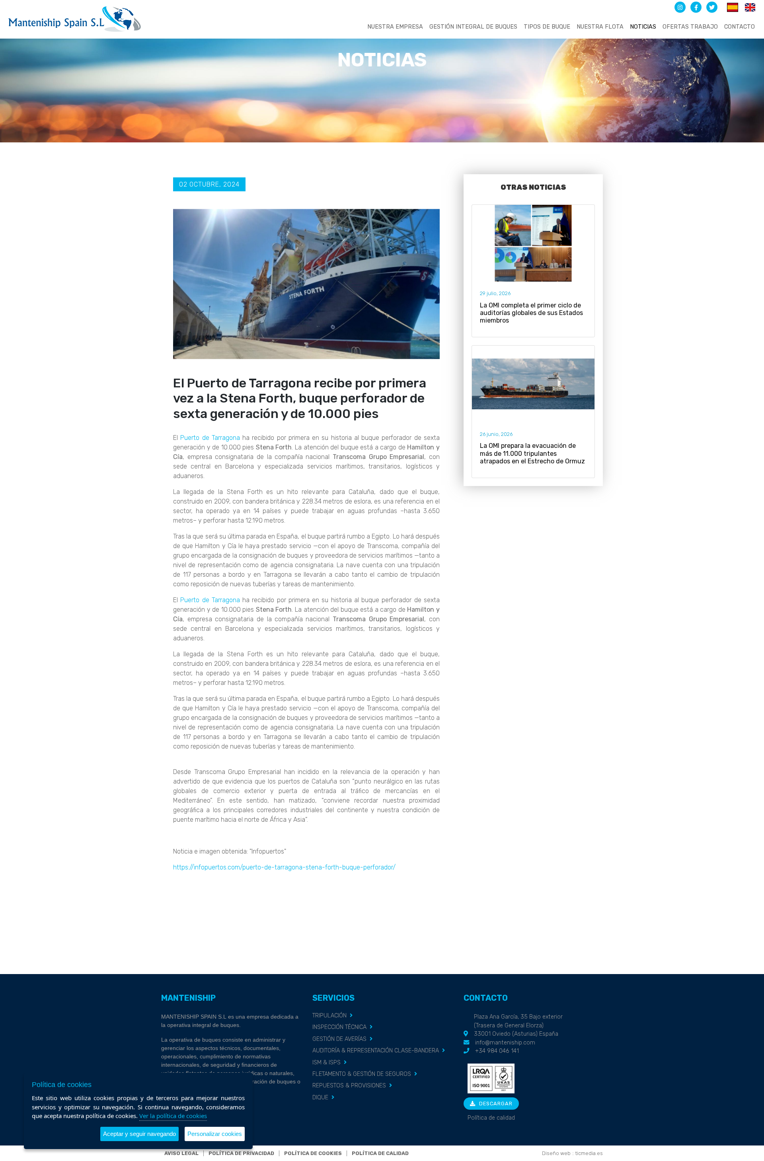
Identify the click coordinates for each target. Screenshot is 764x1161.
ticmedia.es (589, 1153)
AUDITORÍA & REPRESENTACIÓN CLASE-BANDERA (375, 1050)
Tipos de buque (547, 26)
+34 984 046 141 (497, 1051)
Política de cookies (313, 1153)
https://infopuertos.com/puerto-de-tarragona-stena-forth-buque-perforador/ (284, 867)
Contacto (739, 26)
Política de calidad (491, 1117)
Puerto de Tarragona (210, 437)
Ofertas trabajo (690, 26)
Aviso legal (181, 1153)
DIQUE (320, 1097)
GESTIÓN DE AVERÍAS (339, 1039)
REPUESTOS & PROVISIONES (349, 1085)
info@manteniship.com (505, 1042)
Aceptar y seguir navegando (139, 1133)
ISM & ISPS (326, 1062)
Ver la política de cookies (173, 1116)
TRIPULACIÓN (329, 1015)
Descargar (495, 1104)
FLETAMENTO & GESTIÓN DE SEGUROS (361, 1074)
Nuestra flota (600, 26)
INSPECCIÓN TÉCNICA (339, 1027)
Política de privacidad (241, 1153)
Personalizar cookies (214, 1133)
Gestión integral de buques (473, 26)
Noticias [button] (643, 26)
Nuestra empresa (395, 26)
